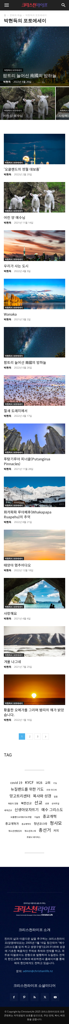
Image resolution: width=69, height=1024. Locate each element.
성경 (47, 803)
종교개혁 (50, 816)
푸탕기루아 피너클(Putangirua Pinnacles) (27, 461)
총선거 (45, 830)
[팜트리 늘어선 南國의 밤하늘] (34, 56)
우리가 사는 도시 (16, 265)
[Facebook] (14, 997)
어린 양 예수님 (14, 217)
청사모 (56, 823)
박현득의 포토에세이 (13, 70)
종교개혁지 (26, 823)
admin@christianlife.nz (38, 971)
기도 (55, 783)
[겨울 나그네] (34, 641)
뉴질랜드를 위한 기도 (27, 789)
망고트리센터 (20, 796)
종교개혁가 (12, 824)
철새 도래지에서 (16, 410)
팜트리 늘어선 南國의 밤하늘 (25, 362)
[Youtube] (55, 997)
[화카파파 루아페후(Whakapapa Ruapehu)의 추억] (34, 492)
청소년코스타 (30, 830)
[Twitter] (45, 997)
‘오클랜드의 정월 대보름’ (22, 169)
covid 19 (16, 783)
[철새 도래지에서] (34, 390)
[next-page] (45, 736)
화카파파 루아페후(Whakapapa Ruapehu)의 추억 (27, 514)
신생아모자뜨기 (27, 809)
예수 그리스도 (52, 809)
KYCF (29, 782)
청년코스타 (40, 824)
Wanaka (10, 314)
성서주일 (55, 803)
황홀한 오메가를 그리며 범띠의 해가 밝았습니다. (34, 712)
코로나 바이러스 (34, 837)
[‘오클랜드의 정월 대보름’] (34, 149)
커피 (56, 830)
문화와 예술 (16, 15)
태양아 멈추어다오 (17, 564)
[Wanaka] (34, 294)
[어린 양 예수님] (27, 108)
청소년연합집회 (15, 830)
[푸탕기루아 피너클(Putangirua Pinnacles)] (34, 438)
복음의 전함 (13, 803)
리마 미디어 (51, 789)
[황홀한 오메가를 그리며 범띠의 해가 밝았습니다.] (34, 689)
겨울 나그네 (12, 661)
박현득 (7, 81)
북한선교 (26, 803)
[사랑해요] (34, 593)
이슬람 (37, 817)
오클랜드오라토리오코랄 (21, 817)
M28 (39, 783)
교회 (47, 783)
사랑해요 (10, 613)
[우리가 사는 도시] (34, 245)
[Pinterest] (24, 997)
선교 (38, 802)
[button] (6, 5)
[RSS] (34, 997)
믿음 (56, 796)
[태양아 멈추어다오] (34, 545)
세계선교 (8, 810)
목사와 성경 (42, 796)
